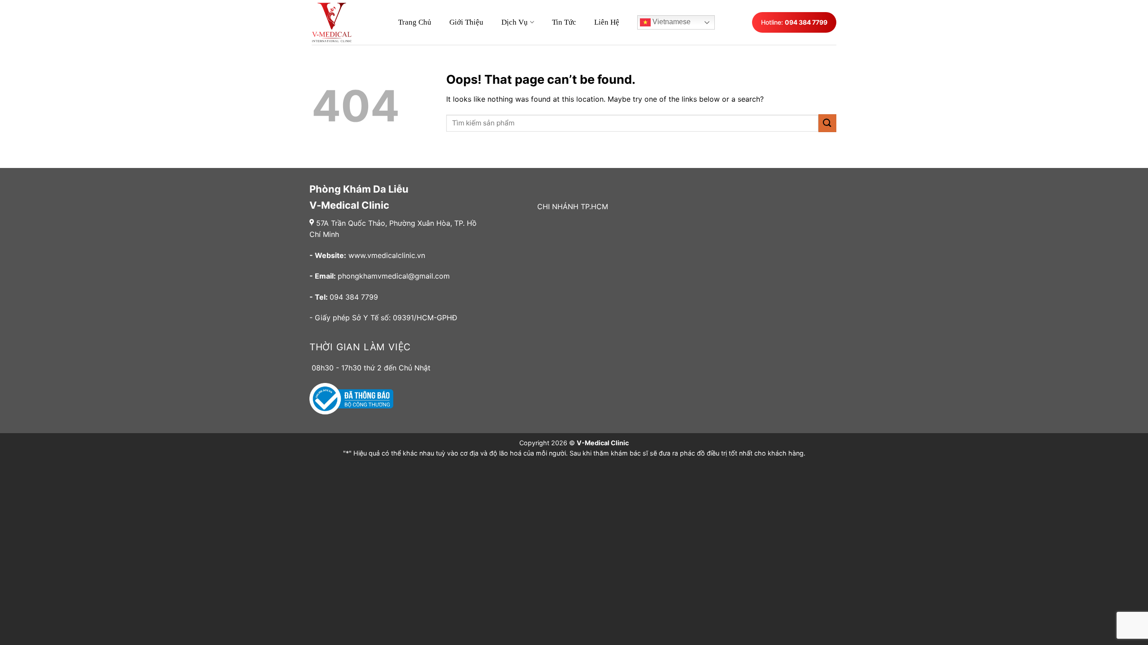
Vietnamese (671, 22)
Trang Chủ (414, 22)
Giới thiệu (466, 22)
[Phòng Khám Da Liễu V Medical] (336, 22)
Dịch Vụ (514, 22)
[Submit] (827, 123)
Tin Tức (564, 22)
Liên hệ (606, 22)
